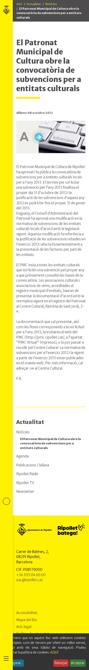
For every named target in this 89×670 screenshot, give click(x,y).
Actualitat (34, 4)
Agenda (22, 456)
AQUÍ (54, 652)
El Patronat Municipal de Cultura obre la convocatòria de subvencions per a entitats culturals (50, 443)
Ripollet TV (25, 483)
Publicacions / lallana (32, 465)
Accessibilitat (26, 613)
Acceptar (77, 663)
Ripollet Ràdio (27, 474)
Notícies (51, 4)
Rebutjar (61, 663)
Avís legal (23, 627)
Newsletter (25, 491)
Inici (19, 4)
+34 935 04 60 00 (31, 575)
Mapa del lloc (26, 620)
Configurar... (14, 663)
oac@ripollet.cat (29, 580)
